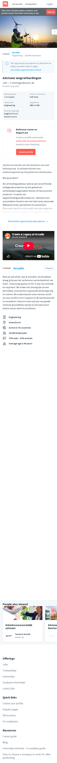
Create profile (26, 151)
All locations (9, 715)
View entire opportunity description (26, 221)
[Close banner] (50, 128)
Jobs (5, 664)
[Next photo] (51, 32)
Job (5, 82)
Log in (50, 3)
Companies (31, 3)
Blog (5, 742)
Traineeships (9, 670)
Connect (49, 268)
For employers (10, 721)
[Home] (5, 4)
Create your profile (13, 703)
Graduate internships (14, 682)
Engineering (9, 105)
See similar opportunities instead (26, 70)
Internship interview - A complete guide (24, 748)
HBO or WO (35, 105)
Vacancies (17, 3)
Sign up (51, 12)
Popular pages (10, 709)
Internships (9, 676)
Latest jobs (9, 688)
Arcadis (16, 52)
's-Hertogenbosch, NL (22, 82)
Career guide (10, 736)
